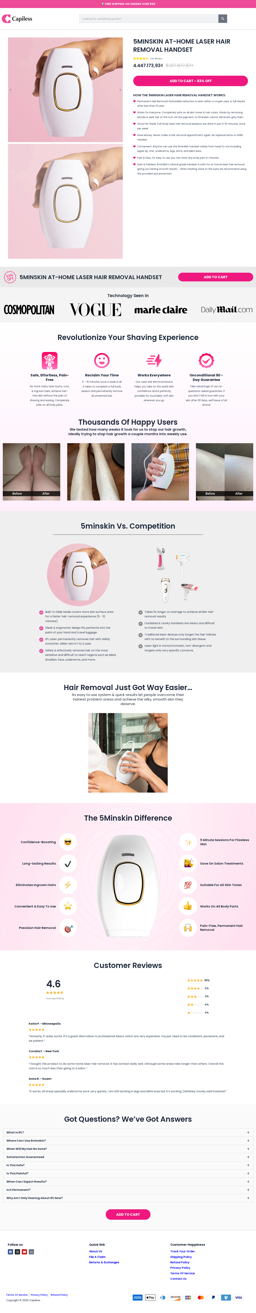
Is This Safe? (15, 1165)
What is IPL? (15, 1132)
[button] (190, 81)
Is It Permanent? (18, 1190)
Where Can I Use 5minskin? (26, 1141)
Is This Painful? (17, 1173)
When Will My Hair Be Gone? (26, 1149)
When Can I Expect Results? (26, 1182)
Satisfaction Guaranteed (25, 1157)
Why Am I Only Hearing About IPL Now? (34, 1198)
